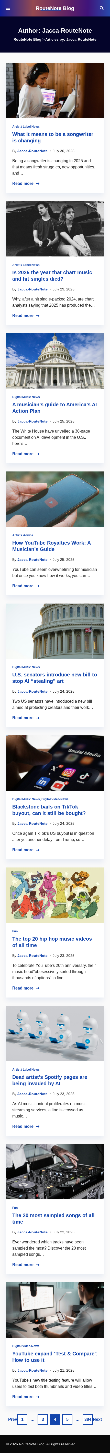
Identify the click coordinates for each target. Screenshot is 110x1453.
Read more (23, 183)
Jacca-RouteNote (32, 151)
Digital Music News (26, 397)
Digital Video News (55, 799)
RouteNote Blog (55, 8)
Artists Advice (22, 535)
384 (87, 1419)
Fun (15, 931)
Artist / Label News (26, 126)
